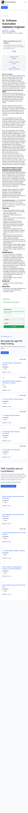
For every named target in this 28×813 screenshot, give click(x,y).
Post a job (4, 7)
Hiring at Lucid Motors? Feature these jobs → (11, 482)
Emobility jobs (6, 299)
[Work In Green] (8, 2)
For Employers (5, 5)
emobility (20, 33)
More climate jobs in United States (11, 302)
